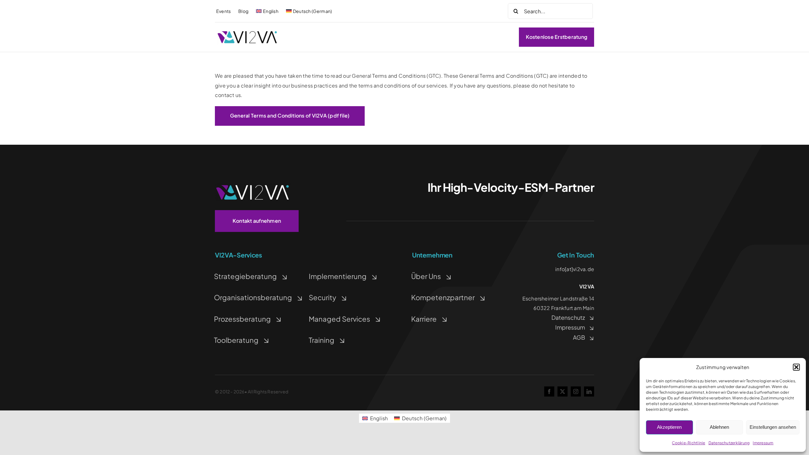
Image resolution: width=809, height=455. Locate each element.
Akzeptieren (669, 427)
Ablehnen (719, 427)
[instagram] (576, 391)
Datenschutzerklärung (729, 442)
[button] (796, 367)
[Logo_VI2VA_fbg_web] (247, 32)
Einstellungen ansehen (773, 427)
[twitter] (562, 391)
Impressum (763, 442)
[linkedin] (589, 391)
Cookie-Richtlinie (688, 442)
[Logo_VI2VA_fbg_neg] (253, 185)
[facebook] (549, 391)
